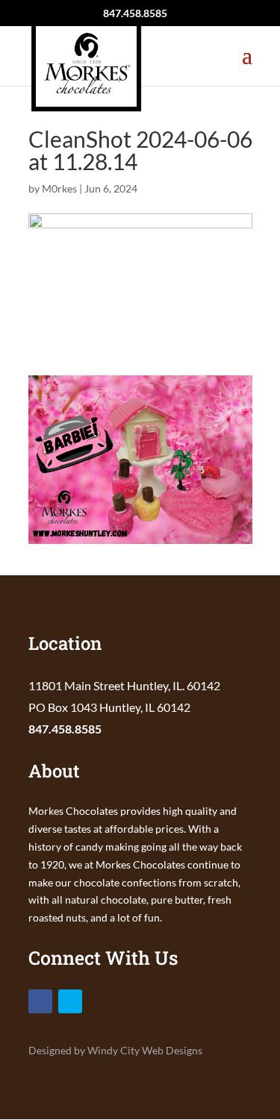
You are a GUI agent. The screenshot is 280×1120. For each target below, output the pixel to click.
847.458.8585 (65, 729)
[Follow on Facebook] (40, 1001)
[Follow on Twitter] (70, 1001)
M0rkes (59, 188)
